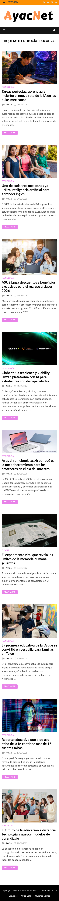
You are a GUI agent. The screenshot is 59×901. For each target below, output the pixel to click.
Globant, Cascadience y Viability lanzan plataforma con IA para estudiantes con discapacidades (26, 377)
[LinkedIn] (52, 2)
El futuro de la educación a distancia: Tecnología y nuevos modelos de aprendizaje (29, 834)
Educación (7, 826)
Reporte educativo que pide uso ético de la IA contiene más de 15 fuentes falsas (27, 744)
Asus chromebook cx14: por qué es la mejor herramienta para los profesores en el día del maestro (28, 465)
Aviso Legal (26, 896)
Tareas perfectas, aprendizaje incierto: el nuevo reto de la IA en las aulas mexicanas (29, 96)
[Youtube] (48, 2)
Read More (10, 133)
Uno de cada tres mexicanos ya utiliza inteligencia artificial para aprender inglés (25, 190)
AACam (9, 105)
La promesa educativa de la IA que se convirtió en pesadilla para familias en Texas (29, 649)
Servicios (13, 896)
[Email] (55, 2)
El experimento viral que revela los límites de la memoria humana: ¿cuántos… (27, 559)
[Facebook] (44, 2)
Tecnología (8, 87)
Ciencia (5, 550)
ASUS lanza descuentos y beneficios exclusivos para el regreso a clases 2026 (29, 287)
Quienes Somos (42, 896)
